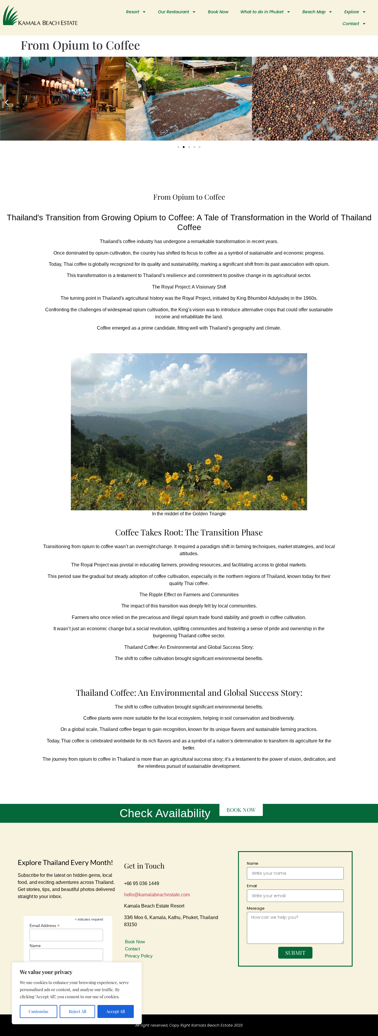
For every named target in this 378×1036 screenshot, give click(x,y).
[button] (6, 102)
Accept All (115, 1011)
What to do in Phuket (262, 12)
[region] (77, 993)
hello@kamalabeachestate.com (157, 894)
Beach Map (313, 12)
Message (256, 908)
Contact (351, 24)
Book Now (218, 12)
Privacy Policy (139, 955)
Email (252, 886)
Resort (132, 12)
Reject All (77, 1011)
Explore (351, 12)
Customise (38, 1011)
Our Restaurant (173, 12)
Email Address (45, 925)
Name (35, 946)
